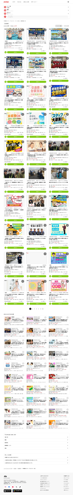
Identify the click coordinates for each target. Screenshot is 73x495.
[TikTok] (20, 487)
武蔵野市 (19, 468)
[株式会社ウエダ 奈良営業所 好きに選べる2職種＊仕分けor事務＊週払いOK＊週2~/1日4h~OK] (58, 236)
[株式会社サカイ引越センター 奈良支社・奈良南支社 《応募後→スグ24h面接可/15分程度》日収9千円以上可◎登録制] (14, 236)
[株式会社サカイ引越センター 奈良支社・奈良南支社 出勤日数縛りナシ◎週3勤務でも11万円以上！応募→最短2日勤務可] (58, 208)
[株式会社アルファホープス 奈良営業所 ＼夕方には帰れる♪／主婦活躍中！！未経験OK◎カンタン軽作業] (14, 208)
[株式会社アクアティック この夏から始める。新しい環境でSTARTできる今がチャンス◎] (14, 41)
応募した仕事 (26, 2)
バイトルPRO (66, 484)
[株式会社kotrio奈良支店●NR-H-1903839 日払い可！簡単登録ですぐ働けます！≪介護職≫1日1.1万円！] (58, 125)
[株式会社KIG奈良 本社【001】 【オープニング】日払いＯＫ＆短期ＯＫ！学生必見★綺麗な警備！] (36, 70)
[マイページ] (68, 2)
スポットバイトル (66, 477)
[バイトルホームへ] (6, 2)
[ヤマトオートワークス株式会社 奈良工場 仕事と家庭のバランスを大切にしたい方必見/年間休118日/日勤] (36, 237)
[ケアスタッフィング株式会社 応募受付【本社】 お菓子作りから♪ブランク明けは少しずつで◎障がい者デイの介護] (58, 292)
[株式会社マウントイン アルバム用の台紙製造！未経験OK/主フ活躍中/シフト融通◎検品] (14, 98)
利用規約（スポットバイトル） (45, 484)
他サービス (33, 2)
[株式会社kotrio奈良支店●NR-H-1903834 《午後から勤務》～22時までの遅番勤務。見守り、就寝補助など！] (36, 98)
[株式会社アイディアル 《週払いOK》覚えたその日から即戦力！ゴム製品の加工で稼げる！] (58, 265)
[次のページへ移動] (43, 309)
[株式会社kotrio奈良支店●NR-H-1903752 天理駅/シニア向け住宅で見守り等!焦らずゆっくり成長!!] (14, 125)
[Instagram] (5, 487)
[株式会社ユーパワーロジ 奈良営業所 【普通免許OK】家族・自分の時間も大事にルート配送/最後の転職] (36, 153)
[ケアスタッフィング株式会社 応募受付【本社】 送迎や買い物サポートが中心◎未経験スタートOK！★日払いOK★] (36, 292)
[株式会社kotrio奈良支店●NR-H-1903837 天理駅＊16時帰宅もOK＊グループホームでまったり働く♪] (14, 153)
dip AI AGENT (66, 481)
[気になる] (22, 30)
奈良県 (15, 468)
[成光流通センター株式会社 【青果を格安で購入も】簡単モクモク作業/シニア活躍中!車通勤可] (58, 69)
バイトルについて (43, 488)
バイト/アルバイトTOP (8, 468)
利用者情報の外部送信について (45, 483)
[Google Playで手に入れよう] (17, 490)
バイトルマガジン (66, 483)
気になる (19, 2)
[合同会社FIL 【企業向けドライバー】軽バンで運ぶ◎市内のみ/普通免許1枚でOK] (36, 265)
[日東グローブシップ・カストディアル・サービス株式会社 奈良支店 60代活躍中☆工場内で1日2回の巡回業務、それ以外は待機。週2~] (14, 265)
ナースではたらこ (66, 488)
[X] (16, 487)
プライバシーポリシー (43, 479)
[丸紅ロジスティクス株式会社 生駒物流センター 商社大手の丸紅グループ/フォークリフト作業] (58, 180)
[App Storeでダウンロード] (7, 490)
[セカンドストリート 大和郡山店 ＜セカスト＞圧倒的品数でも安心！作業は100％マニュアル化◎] (36, 208)
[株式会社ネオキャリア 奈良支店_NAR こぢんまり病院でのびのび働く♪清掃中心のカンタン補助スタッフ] (14, 292)
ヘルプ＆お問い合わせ (43, 477)
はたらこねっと (66, 486)
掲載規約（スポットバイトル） (45, 486)
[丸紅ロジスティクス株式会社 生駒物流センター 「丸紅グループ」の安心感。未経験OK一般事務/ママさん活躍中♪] (36, 180)
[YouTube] (12, 487)
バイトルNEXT (66, 479)
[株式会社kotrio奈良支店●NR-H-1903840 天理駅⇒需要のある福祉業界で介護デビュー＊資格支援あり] (36, 125)
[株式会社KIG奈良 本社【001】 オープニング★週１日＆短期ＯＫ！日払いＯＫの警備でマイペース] (58, 41)
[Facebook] (9, 487)
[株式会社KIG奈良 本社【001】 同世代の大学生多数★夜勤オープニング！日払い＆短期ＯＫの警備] (36, 41)
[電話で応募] (6, 52)
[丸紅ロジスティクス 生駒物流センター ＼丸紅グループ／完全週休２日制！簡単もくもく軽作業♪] (58, 153)
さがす (13, 2)
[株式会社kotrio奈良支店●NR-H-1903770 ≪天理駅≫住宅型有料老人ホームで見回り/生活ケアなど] (58, 98)
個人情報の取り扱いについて (44, 481)
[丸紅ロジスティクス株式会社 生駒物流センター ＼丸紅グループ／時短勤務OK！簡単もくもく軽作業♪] (14, 180)
